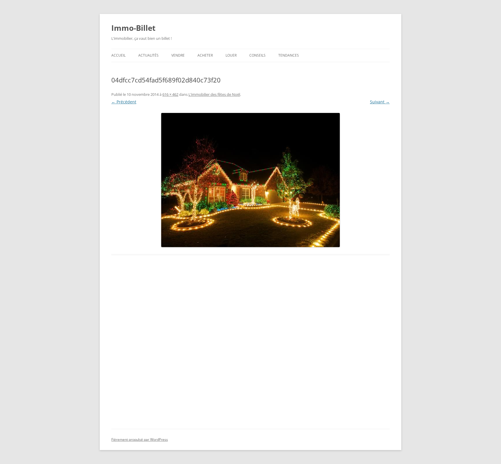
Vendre (178, 55)
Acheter (205, 55)
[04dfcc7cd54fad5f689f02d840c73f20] (250, 180)
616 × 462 (170, 94)
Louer (231, 55)
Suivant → (380, 102)
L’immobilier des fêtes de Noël (214, 94)
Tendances (288, 55)
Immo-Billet (133, 28)
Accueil (118, 55)
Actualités (148, 55)
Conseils (257, 55)
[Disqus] (250, 348)
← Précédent (123, 102)
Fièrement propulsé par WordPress (139, 439)
